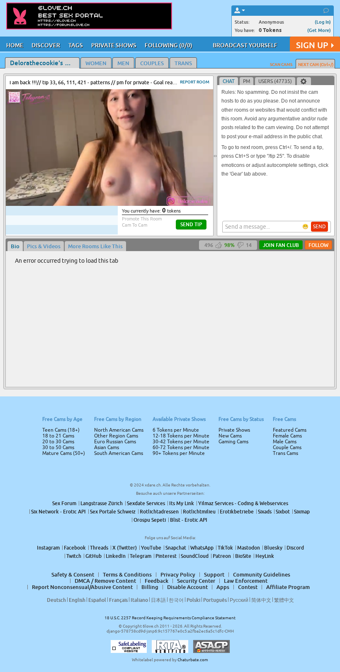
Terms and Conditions (196, 358)
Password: (108, 324)
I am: (114, 339)
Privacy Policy (187, 369)
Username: (108, 307)
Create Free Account (170, 394)
